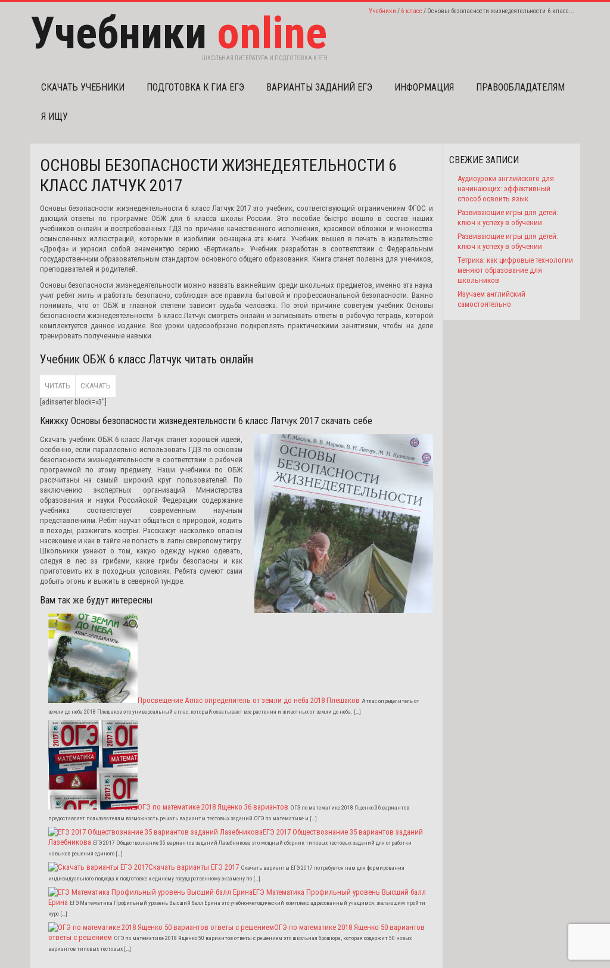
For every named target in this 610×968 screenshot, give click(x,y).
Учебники (382, 11)
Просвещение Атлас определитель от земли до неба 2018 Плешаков (249, 700)
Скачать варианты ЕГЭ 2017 (193, 867)
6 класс (411, 11)
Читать (57, 385)
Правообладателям (520, 87)
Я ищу (54, 116)
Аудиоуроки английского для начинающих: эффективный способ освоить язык (506, 188)
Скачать (95, 385)
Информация (424, 87)
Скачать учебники (83, 87)
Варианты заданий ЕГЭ (319, 87)
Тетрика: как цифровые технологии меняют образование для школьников (515, 270)
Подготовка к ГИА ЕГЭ (195, 87)
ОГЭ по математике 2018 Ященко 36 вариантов (213, 806)
